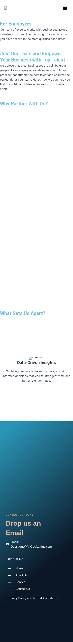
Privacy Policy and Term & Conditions (33, 598)
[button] (65, 8)
